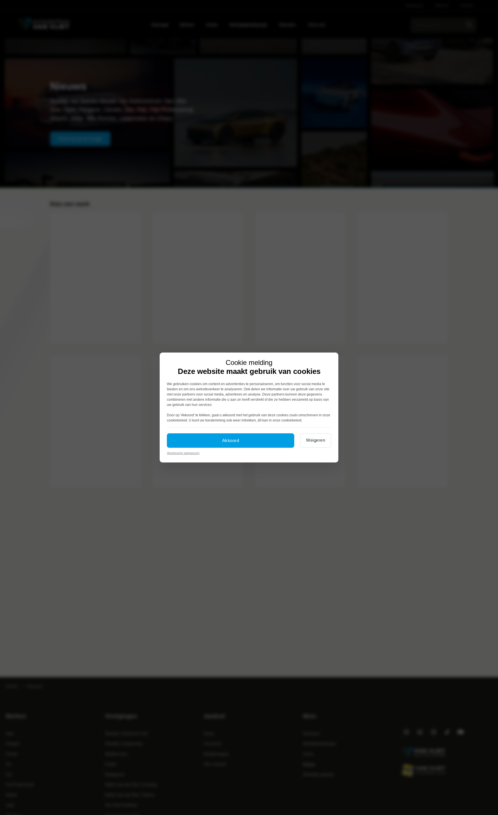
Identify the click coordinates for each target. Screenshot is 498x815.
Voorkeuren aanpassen (183, 453)
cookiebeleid (177, 420)
